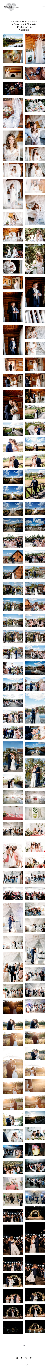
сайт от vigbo (24, 1365)
